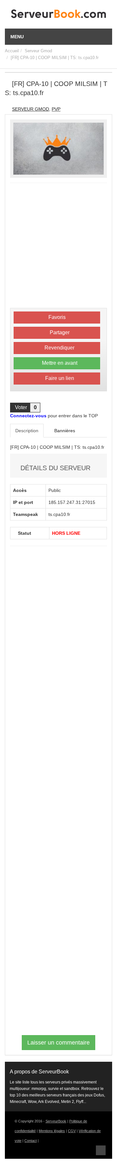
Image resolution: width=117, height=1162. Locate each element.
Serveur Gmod (38, 50)
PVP (56, 109)
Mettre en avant (59, 363)
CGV (72, 1131)
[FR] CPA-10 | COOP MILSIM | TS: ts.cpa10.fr (54, 57)
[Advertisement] (58, 246)
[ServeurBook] (58, 15)
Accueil (12, 50)
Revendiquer (58, 347)
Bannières (64, 430)
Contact (30, 1141)
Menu (17, 36)
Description (26, 430)
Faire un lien (59, 378)
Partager (59, 332)
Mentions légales (52, 1131)
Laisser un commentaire (58, 1042)
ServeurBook (56, 1121)
